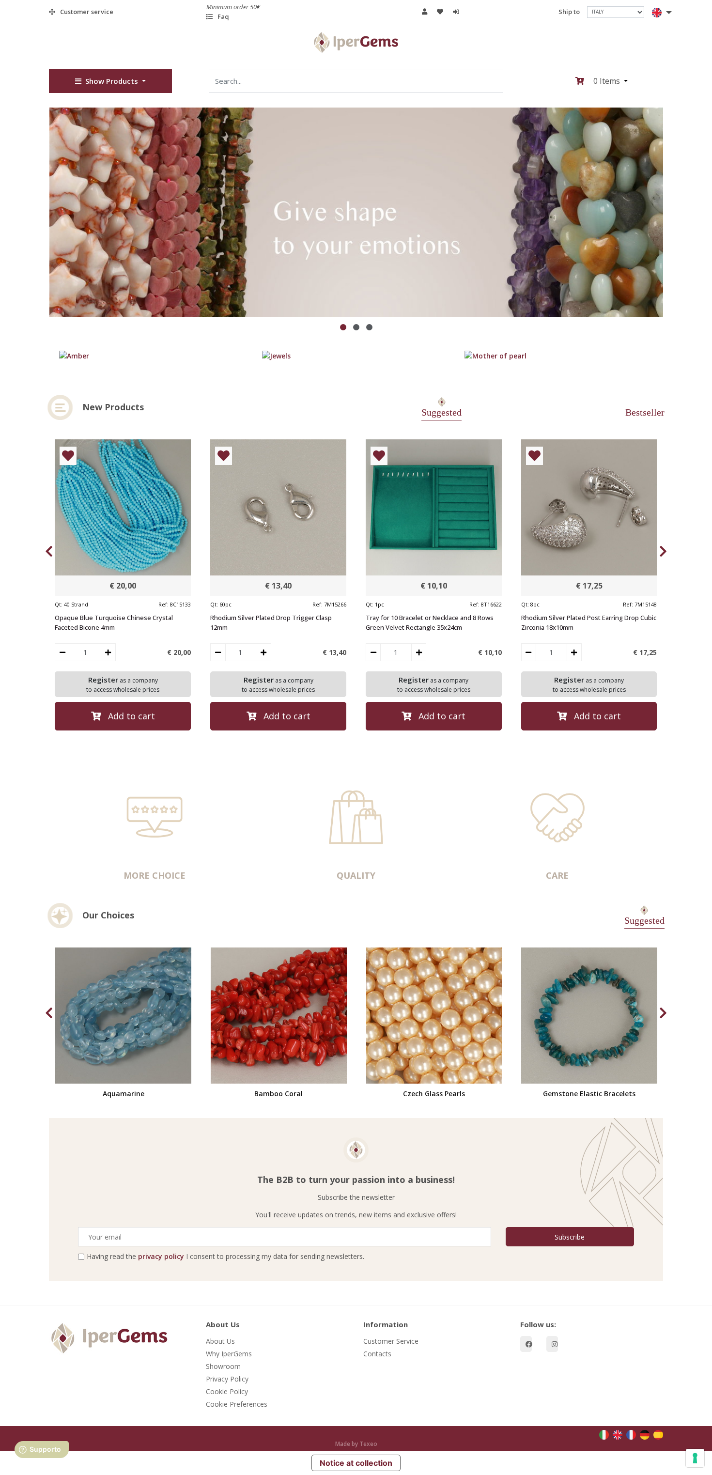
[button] (657, 11)
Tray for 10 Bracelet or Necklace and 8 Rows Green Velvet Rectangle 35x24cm (430, 622)
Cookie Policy (227, 1391)
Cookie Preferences (237, 1404)
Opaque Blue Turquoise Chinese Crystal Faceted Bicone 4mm (114, 622)
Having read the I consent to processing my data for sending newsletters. (225, 1256)
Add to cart (131, 715)
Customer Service (390, 1341)
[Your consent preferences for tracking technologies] (695, 1458)
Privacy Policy (227, 1378)
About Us (220, 1341)
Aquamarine (123, 1093)
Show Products (111, 81)
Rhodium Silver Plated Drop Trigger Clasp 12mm (271, 622)
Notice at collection (356, 1463)
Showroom (223, 1366)
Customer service (86, 11)
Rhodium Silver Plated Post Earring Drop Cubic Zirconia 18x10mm (588, 622)
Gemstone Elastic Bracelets (589, 1093)
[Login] (458, 12)
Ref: (163, 603)
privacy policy (161, 1256)
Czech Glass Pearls (434, 1093)
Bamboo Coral (278, 1093)
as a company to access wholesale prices (122, 684)
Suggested (441, 412)
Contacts (377, 1353)
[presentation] (49, 551)
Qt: (58, 603)
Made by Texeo (356, 1444)
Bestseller (645, 412)
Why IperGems (229, 1353)
